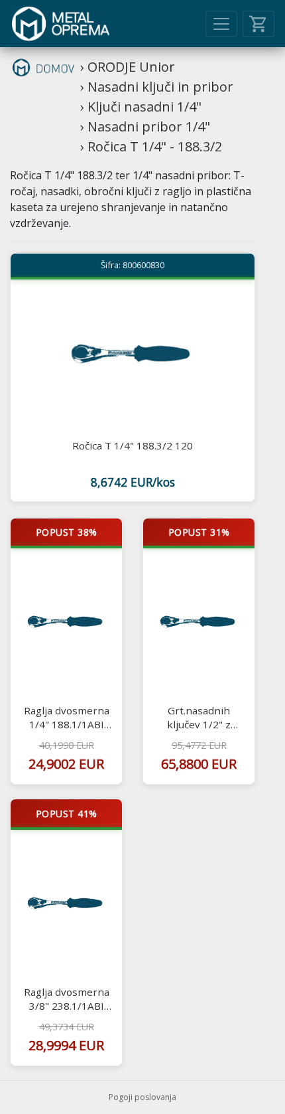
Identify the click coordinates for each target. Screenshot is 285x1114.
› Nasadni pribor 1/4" (145, 126)
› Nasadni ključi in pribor (156, 87)
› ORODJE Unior (127, 67)
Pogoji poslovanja (142, 1097)
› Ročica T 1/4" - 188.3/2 (151, 146)
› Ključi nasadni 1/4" (140, 107)
